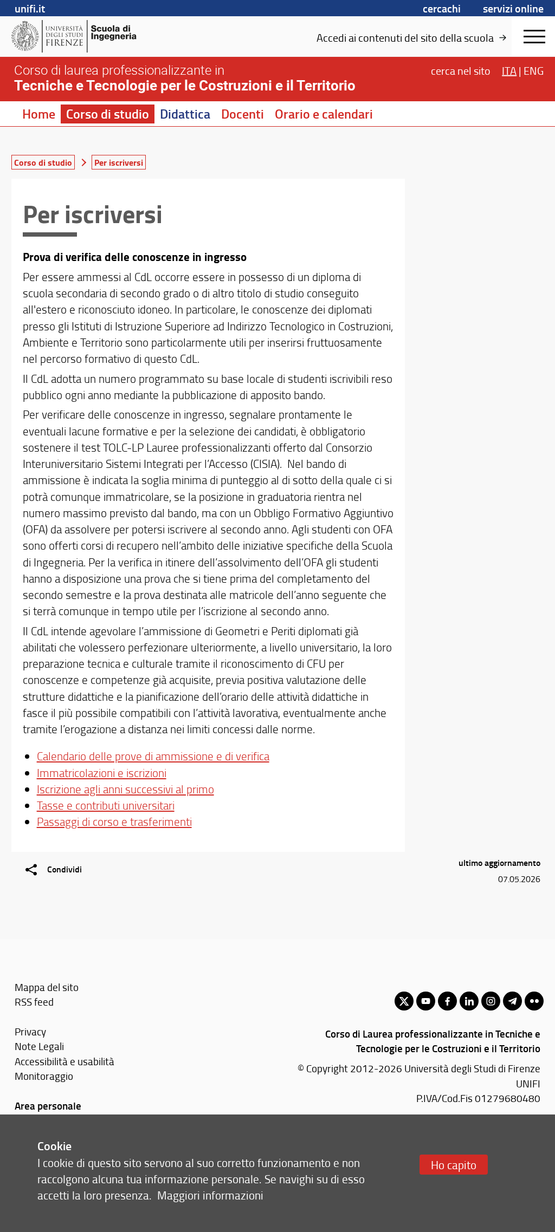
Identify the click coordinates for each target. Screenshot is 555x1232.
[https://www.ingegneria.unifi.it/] (95, 36)
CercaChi (442, 8)
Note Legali (39, 1046)
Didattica (185, 114)
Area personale (48, 1105)
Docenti (242, 114)
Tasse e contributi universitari (106, 805)
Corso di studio (107, 114)
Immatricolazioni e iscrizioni (101, 772)
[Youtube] (425, 1001)
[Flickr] (534, 1001)
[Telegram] (512, 1001)
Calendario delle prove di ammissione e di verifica (153, 756)
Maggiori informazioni (210, 1195)
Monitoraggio (44, 1075)
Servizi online (513, 8)
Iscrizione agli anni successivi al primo (125, 789)
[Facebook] (447, 1001)
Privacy (30, 1031)
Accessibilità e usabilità (64, 1061)
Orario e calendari (324, 114)
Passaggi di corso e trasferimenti (114, 821)
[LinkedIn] (469, 1001)
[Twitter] (404, 1001)
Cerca (461, 70)
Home (38, 114)
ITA (509, 70)
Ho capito (453, 1164)
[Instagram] (490, 1001)
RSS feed (34, 1001)
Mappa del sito (47, 987)
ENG (534, 70)
